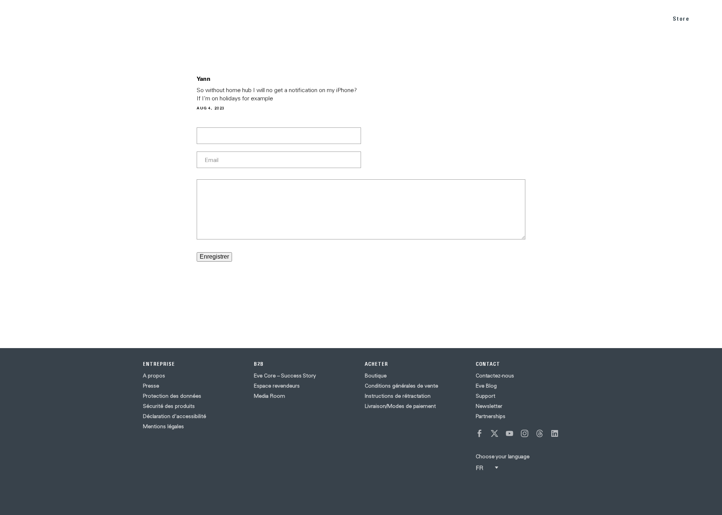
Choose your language (502, 456)
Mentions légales (163, 426)
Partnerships (490, 416)
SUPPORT (643, 18)
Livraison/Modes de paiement (400, 406)
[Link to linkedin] (554, 433)
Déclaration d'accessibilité (174, 416)
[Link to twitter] (494, 433)
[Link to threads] (539, 433)
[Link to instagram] (524, 433)
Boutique (376, 375)
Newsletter (489, 406)
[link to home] (26, 18)
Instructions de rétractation (398, 395)
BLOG (609, 18)
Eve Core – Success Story (285, 375)
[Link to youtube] (509, 433)
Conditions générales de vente (401, 385)
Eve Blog (486, 385)
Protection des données (172, 395)
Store (681, 18)
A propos (154, 375)
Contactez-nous (495, 375)
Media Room (269, 395)
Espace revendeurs (277, 385)
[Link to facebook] (479, 433)
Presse (151, 385)
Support (485, 395)
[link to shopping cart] (707, 17)
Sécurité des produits (169, 406)
